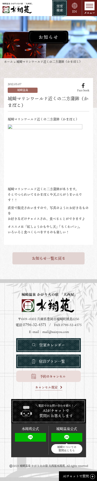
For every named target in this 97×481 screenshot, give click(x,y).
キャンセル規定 (46, 388)
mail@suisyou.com (55, 331)
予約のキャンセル (53, 376)
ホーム (8, 61)
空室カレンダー (52, 345)
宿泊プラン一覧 (52, 361)
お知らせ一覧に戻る (48, 258)
